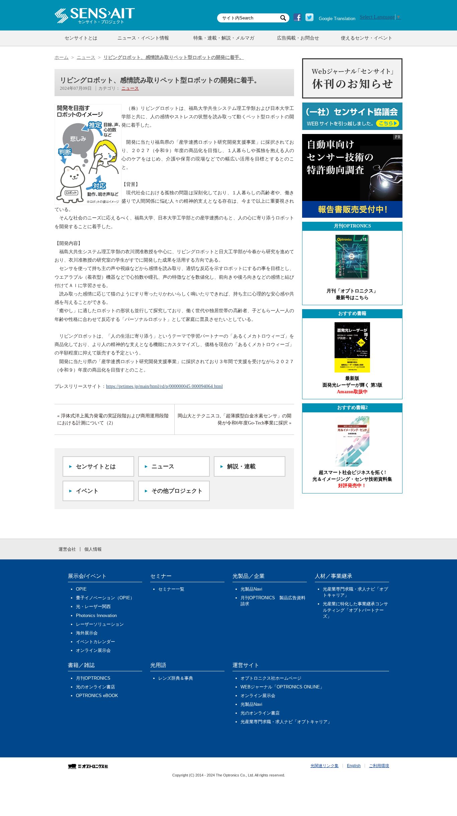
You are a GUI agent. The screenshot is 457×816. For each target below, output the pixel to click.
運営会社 (67, 549)
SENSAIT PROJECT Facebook (297, 17)
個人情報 (93, 549)
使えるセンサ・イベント (366, 38)
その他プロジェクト (177, 491)
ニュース (130, 88)
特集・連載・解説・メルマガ (223, 38)
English (354, 765)
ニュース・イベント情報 (143, 38)
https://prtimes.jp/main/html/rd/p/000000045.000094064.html (164, 386)
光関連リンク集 (324, 765)
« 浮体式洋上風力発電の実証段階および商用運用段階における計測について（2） (113, 419)
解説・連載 (241, 466)
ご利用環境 (379, 765)
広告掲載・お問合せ (298, 38)
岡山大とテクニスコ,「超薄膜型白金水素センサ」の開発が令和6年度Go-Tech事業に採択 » (234, 419)
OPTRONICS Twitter (309, 17)
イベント (87, 491)
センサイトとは (81, 38)
